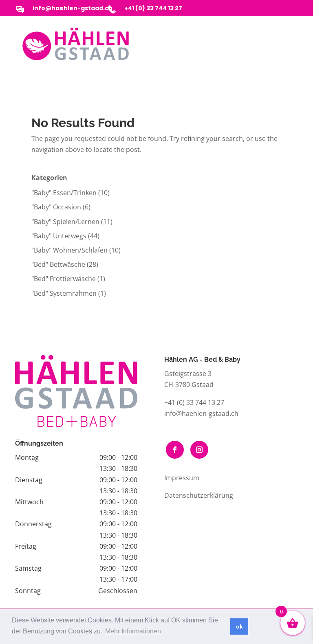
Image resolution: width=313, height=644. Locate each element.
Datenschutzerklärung (198, 495)
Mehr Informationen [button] (133, 631)
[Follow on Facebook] (175, 450)
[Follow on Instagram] (199, 450)
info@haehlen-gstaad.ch (72, 8)
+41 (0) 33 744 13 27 (153, 8)
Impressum (181, 477)
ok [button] (239, 626)
